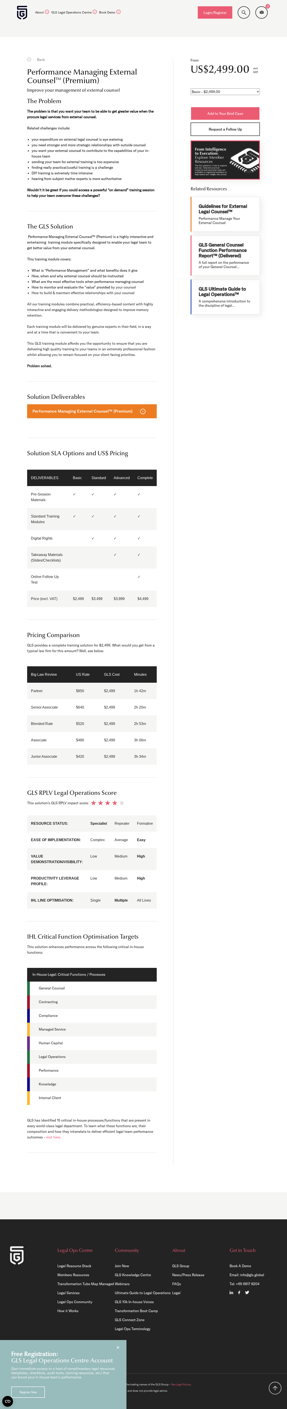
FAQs (176, 1284)
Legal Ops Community (74, 1302)
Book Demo (107, 12)
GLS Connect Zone (129, 1320)
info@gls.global (252, 1275)
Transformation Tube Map (77, 1284)
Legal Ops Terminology (132, 1329)
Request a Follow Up (225, 129)
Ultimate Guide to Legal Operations (143, 1293)
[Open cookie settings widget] (7, 1401)
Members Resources (73, 1275)
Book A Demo (240, 1266)
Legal (176, 1293)
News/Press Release (188, 1275)
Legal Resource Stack (74, 1266)
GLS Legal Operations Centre (71, 12)
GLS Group (180, 1266)
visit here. (53, 1137)
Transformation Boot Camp (136, 1311)
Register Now (28, 1392)
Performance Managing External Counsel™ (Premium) (83, 411)
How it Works (67, 1311)
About (39, 12)
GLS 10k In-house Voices (134, 1302)
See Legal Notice (181, 1384)
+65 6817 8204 (247, 1284)
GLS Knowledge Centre (133, 1275)
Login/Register (215, 12)
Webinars (122, 1284)
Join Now (122, 1266)
